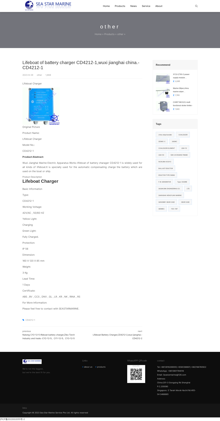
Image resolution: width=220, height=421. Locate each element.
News (133, 5)
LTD (188, 188)
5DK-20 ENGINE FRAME (179, 155)
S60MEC (161, 209)
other (120, 34)
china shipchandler (165, 135)
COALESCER (183, 135)
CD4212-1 (30, 320)
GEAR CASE (185, 202)
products (101, 367)
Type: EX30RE (182, 182)
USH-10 (184, 148)
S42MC (174, 141)
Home (106, 5)
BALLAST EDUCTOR (165, 168)
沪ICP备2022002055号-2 (12, 419)
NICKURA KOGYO (164, 162)
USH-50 (161, 155)
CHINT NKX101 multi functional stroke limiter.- (183, 104)
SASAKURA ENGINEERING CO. (169, 188)
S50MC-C (161, 141)
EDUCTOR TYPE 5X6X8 (166, 175)
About (158, 5)
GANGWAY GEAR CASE (166, 202)
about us (88, 367)
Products (120, 5)
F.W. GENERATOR (164, 182)
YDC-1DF (174, 209)
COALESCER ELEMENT (166, 148)
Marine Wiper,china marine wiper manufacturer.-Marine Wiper (181, 90)
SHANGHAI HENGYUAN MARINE (170, 195)
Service (146, 5)
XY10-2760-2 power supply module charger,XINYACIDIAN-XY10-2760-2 (182, 76)
